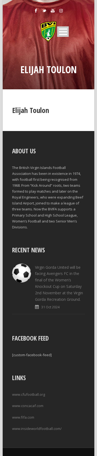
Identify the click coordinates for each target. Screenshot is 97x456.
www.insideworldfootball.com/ (37, 428)
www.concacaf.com (27, 405)
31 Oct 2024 (50, 307)
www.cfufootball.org (28, 394)
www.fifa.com (23, 417)
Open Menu (63, 31)
